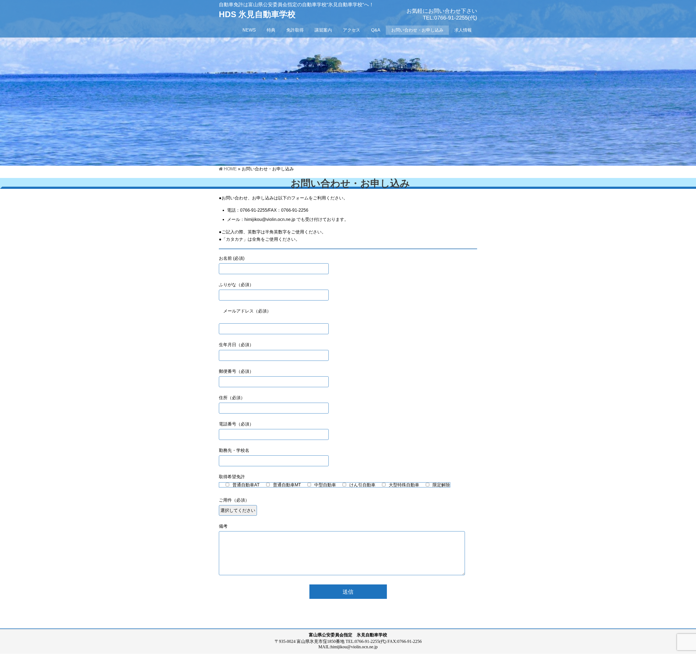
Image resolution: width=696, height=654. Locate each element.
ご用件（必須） (234, 500)
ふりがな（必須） (236, 284)
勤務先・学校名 (234, 450)
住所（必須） (232, 397)
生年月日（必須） (236, 344)
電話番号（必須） (236, 424)
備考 (223, 526)
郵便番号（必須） (236, 371)
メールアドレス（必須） (245, 311)
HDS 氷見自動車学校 (257, 14)
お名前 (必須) (231, 258)
